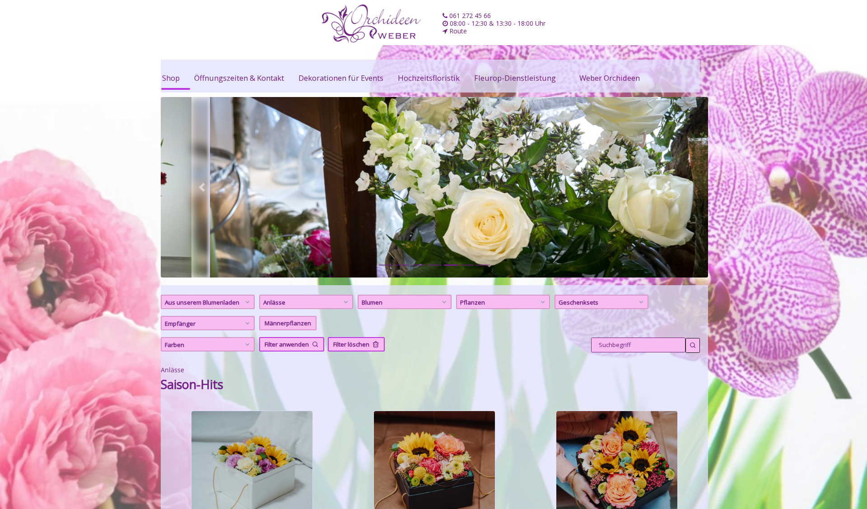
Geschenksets (578, 302)
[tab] (385, 265)
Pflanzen (472, 302)
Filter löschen (351, 344)
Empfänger (180, 323)
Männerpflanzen (288, 323)
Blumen (372, 302)
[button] (202, 187)
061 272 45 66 (469, 15)
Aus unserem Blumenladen (202, 302)
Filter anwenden (287, 344)
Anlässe (274, 302)
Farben (174, 345)
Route (457, 31)
